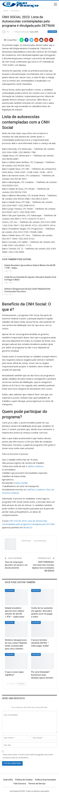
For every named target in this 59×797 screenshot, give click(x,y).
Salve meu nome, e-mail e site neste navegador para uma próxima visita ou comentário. (28, 756)
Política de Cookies (24, 780)
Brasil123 (27, 527)
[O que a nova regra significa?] (16, 661)
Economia (52, 31)
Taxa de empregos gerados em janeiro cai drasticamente (16, 565)
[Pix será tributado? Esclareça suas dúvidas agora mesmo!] (42, 661)
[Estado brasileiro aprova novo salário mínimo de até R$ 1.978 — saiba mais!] (16, 597)
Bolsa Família (21, 482)
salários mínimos (35, 466)
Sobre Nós (8, 780)
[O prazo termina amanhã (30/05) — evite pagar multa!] (42, 629)
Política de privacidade (45, 780)
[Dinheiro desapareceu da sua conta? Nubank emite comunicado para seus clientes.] (16, 629)
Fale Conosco (20, 783)
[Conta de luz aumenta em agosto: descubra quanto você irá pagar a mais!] (42, 597)
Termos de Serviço (37, 783)
